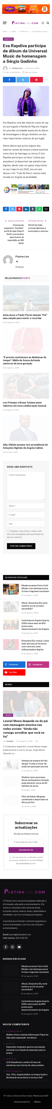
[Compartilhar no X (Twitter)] (22, 79)
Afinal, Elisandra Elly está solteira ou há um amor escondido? (34, 606)
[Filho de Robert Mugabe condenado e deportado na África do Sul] (11, 800)
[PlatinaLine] (25, 23)
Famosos (8, 39)
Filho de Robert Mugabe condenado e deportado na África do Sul (35, 799)
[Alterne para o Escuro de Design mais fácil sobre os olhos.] (43, 23)
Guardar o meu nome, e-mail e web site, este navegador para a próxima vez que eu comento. (25, 534)
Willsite (37, 1102)
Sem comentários (12, 72)
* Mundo (8, 715)
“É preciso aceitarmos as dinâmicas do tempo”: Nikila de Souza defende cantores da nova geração (24, 360)
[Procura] (47, 23)
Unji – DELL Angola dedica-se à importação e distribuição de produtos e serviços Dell (27, 1076)
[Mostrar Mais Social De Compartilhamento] (46, 79)
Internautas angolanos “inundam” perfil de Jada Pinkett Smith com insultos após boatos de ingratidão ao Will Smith (14, 234)
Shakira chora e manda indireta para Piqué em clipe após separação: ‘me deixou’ (27, 1036)
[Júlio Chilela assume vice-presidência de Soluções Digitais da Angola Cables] (26, 428)
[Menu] (5, 23)
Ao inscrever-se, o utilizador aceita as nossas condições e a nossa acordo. (26, 860)
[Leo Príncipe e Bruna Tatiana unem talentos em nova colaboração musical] (26, 386)
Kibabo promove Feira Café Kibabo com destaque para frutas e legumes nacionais (35, 588)
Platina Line (17, 68)
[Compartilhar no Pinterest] (36, 79)
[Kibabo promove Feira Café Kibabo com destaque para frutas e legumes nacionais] (11, 589)
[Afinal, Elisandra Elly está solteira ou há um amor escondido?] (11, 606)
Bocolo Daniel (12, 1071)
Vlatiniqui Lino (12, 1031)
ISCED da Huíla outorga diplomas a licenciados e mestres (38, 228)
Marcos (9, 1059)
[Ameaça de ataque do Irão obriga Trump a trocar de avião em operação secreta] (11, 764)
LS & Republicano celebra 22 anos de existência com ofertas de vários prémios (25, 1063)
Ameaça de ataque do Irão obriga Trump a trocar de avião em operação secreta (35, 764)
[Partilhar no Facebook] (9, 79)
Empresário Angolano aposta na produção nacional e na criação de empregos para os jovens (25, 1050)
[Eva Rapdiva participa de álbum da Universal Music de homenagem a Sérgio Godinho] (26, 101)
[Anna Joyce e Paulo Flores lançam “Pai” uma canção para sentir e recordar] (26, 298)
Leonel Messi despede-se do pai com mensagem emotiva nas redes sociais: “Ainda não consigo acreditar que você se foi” (25, 728)
